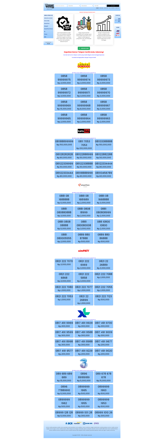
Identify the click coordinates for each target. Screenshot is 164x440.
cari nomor (113, 5)
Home (97, 8)
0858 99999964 (84, 118)
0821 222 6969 (83, 264)
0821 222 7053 (64, 298)
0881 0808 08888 (64, 225)
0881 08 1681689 (83, 199)
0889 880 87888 (84, 238)
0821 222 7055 (103, 288)
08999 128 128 (64, 414)
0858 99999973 (103, 79)
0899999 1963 (103, 390)
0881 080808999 (103, 212)
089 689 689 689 (64, 377)
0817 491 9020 (103, 352)
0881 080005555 (64, 238)
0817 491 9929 (84, 324)
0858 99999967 (103, 105)
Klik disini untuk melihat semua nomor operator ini (84, 72)
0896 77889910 (64, 390)
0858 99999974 (83, 79)
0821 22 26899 (84, 300)
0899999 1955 (84, 403)
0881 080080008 (84, 225)
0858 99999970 (103, 92)
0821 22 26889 (103, 264)
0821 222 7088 (103, 275)
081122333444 (64, 174)
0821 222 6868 (64, 277)
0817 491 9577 (64, 352)
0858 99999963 (103, 118)
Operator (106, 8)
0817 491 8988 (84, 343)
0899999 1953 (103, 403)
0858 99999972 (64, 92)
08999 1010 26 (103, 414)
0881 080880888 (64, 212)
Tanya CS (117, 8)
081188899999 (64, 143)
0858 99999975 (64, 79)
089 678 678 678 (103, 377)
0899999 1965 (84, 390)
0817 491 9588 (84, 334)
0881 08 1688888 (64, 199)
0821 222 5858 (83, 277)
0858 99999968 (84, 105)
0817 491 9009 (103, 334)
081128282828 (64, 156)
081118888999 (84, 174)
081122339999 (64, 165)
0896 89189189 (84, 377)
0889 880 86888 (104, 238)
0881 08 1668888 (103, 199)
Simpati (46, 26)
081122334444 (103, 165)
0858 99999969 (64, 105)
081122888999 (84, 156)
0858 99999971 (83, 92)
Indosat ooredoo (48, 18)
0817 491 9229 (84, 352)
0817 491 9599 (64, 334)
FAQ (110, 8)
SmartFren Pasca (48, 28)
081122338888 (84, 165)
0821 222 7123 (103, 298)
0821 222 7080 (64, 288)
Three (45, 34)
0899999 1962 (64, 403)
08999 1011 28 (83, 414)
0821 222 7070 (64, 263)
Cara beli (101, 8)
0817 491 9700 (103, 324)
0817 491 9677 (103, 343)
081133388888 (103, 143)
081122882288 (103, 156)
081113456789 (103, 174)
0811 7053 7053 (84, 145)
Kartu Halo (46, 20)
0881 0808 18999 (83, 212)
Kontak (113, 8)
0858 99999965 (64, 118)
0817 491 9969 (64, 324)
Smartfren (46, 23)
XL (44, 31)
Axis (45, 37)
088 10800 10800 (103, 225)
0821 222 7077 (83, 288)
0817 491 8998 (64, 343)
